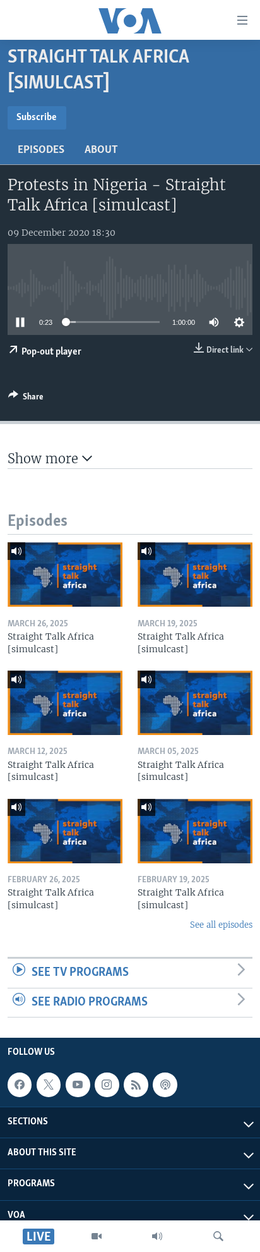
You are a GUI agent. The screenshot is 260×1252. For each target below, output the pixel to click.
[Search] (218, 1236)
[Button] (26, 399)
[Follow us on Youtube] (78, 1085)
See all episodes (221, 925)
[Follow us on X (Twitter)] (49, 1085)
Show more (45, 458)
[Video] (96, 1236)
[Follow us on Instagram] (107, 1085)
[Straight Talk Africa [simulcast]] (65, 574)
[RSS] (136, 1085)
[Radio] (157, 1236)
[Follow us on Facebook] (20, 1085)
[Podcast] (165, 1085)
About (101, 150)
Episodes (41, 150)
